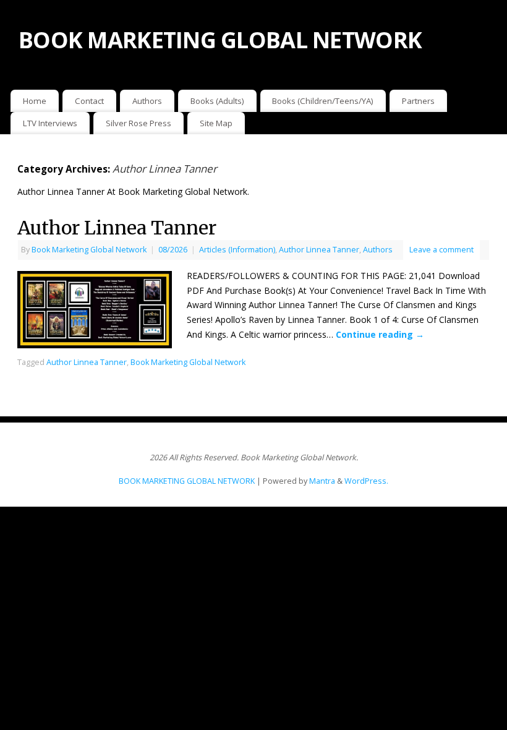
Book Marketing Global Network (89, 249)
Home (34, 100)
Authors (147, 100)
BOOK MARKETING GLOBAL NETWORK (220, 40)
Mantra (322, 481)
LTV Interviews (50, 123)
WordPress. (366, 481)
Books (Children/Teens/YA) (322, 100)
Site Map (216, 123)
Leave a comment (441, 249)
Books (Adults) (217, 100)
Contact (89, 100)
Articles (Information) (237, 249)
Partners (418, 100)
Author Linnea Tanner (116, 227)
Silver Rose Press (138, 123)
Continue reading (380, 334)
